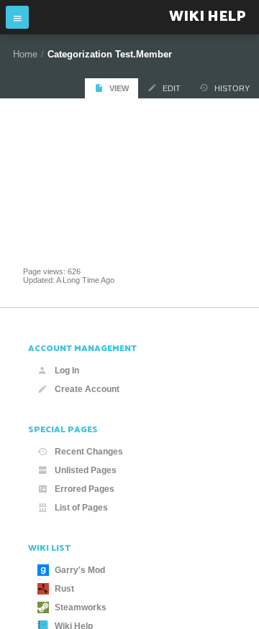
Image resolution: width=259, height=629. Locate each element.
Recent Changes (89, 452)
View (119, 88)
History (232, 88)
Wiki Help (207, 17)
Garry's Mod (80, 570)
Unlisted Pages (86, 470)
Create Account (87, 389)
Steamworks (80, 607)
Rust (64, 589)
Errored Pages (84, 489)
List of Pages (81, 508)
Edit (172, 88)
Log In (67, 370)
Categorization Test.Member (109, 54)
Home (25, 54)
